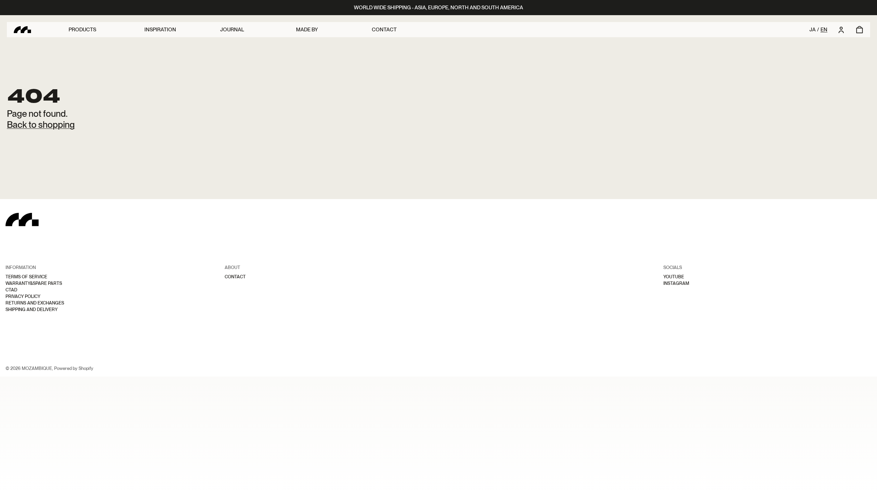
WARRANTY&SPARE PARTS (34, 283)
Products (82, 30)
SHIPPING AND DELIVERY (32, 309)
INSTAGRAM (676, 283)
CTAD (11, 289)
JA (812, 30)
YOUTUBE (673, 276)
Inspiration (160, 30)
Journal (232, 30)
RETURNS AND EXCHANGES (35, 303)
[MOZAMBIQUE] (41, 29)
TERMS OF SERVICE (26, 276)
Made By (307, 30)
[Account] (841, 30)
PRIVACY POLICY (23, 296)
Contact (384, 30)
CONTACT (235, 276)
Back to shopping (41, 124)
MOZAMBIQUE (37, 368)
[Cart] (855, 29)
